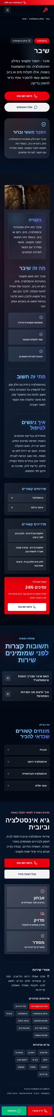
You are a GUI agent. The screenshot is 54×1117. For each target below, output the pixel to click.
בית (48, 19)
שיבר (24, 19)
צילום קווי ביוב (41, 1028)
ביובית (9, 1013)
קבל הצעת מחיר (27, 874)
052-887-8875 (24, 96)
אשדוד (33, 1067)
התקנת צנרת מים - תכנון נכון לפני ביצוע (29, 535)
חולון (45, 1060)
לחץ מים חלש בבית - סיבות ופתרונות (29, 564)
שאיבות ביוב (24, 1028)
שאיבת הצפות (41, 1035)
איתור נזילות (23, 1021)
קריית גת (43, 1074)
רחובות (44, 1067)
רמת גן (31, 1052)
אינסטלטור (22, 1013)
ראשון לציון (22, 1060)
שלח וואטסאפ (24, 107)
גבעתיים (19, 1052)
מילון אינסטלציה (36, 19)
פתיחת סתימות (40, 1021)
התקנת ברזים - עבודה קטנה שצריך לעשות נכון (29, 549)
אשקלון (21, 1067)
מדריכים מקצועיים (39, 1006)
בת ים (35, 1060)
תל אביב (43, 1052)
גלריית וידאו (21, 1006)
